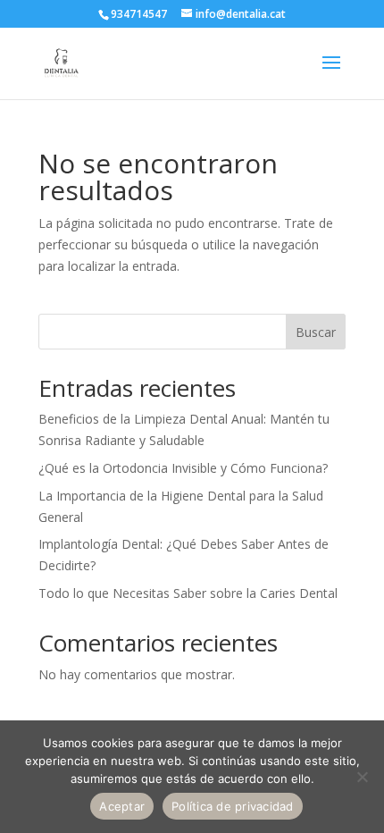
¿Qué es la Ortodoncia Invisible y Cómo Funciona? (183, 467)
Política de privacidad (232, 806)
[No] (362, 777)
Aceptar (122, 806)
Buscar (316, 332)
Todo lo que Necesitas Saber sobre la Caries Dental (188, 593)
